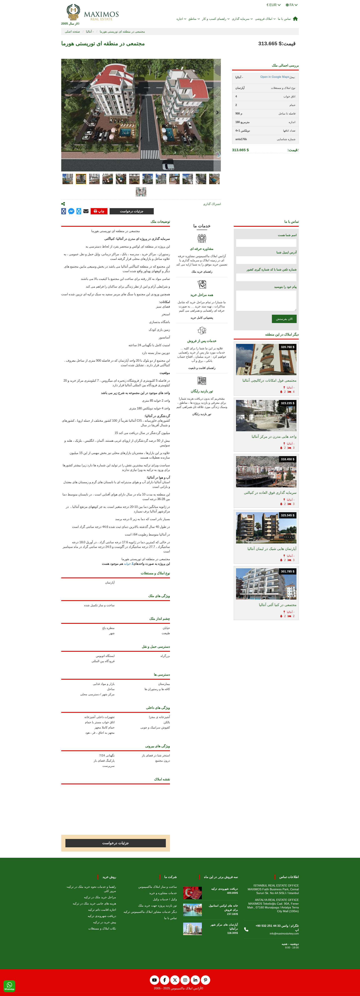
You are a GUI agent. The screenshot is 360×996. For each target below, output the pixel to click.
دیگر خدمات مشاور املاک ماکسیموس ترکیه (150, 911)
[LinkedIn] (195, 980)
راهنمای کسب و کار (214, 18)
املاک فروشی (263, 18)
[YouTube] (154, 980)
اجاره (179, 18)
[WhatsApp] (9, 986)
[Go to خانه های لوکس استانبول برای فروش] (192, 909)
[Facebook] (164, 980)
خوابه (128, 563)
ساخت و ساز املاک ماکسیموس (157, 886)
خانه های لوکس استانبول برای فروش (223, 907)
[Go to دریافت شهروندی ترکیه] (192, 892)
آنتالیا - (90, 31)
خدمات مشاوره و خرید (163, 893)
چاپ (101, 211)
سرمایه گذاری (241, 18)
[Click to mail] (86, 211)
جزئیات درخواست (131, 211)
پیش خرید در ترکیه (104, 922)
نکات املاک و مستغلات (102, 928)
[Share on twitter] (78, 211)
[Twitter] (175, 980)
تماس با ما (284, 18)
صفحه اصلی (72, 31)
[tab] (67, 179)
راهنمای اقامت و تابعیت (201, 368)
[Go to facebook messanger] (71, 211)
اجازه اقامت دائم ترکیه (102, 909)
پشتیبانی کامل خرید (202, 317)
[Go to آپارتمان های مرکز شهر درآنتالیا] (192, 928)
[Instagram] (185, 980)
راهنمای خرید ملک (201, 271)
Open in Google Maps (274, 76)
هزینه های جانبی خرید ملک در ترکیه (94, 903)
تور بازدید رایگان (201, 414)
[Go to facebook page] (63, 211)
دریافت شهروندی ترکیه (102, 916)
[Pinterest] (205, 980)
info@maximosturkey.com (284, 933)
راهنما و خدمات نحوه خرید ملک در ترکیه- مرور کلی (91, 889)
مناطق (192, 18)
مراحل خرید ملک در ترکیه (100, 897)
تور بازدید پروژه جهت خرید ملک (157, 905)
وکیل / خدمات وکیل (165, 899)
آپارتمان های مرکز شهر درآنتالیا (224, 926)
